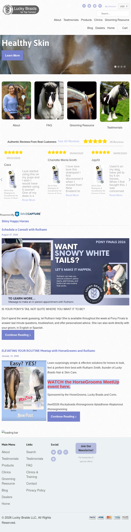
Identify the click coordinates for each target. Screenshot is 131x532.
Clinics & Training (32, 474)
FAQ (29, 465)
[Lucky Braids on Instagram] (54, 459)
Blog (90, 28)
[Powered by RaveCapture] (28, 215)
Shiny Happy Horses (15, 221)
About (57, 20)
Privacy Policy (35, 490)
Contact (31, 483)
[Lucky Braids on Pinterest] (100, 7)
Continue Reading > (18, 335)
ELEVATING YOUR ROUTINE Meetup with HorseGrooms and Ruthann (48, 350)
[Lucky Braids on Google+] (66, 452)
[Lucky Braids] (22, 10)
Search (31, 452)
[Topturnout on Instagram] (95, 7)
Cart (124, 28)
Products (86, 20)
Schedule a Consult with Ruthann (24, 229)
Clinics (98, 20)
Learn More (12, 55)
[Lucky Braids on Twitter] (90, 7)
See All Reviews (68, 141)
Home (111, 28)
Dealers (100, 28)
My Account (110, 6)
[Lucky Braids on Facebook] (84, 7)
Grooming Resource (117, 20)
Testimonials (71, 20)
